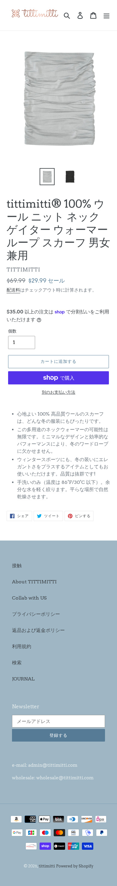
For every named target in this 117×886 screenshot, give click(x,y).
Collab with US (29, 598)
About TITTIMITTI (34, 582)
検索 (17, 662)
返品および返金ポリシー (38, 630)
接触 (17, 565)
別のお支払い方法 (58, 392)
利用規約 (21, 646)
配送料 (13, 290)
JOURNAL (23, 679)
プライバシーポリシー (36, 614)
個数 (12, 331)
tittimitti (47, 866)
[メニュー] (106, 15)
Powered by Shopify (74, 866)
